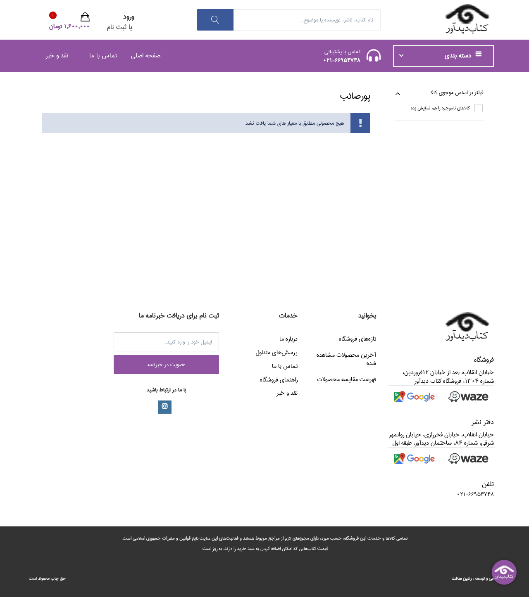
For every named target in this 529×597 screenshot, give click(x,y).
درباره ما (288, 339)
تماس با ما (103, 56)
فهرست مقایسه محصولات (346, 379)
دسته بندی (459, 56)
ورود (128, 17)
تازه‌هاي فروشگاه (357, 339)
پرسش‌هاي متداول (276, 352)
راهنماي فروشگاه (279, 379)
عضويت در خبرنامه (167, 365)
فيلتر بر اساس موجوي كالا (457, 92)
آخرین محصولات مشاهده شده (346, 359)
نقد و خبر (56, 56)
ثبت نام (116, 27)
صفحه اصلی (145, 56)
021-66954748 (341, 60)
